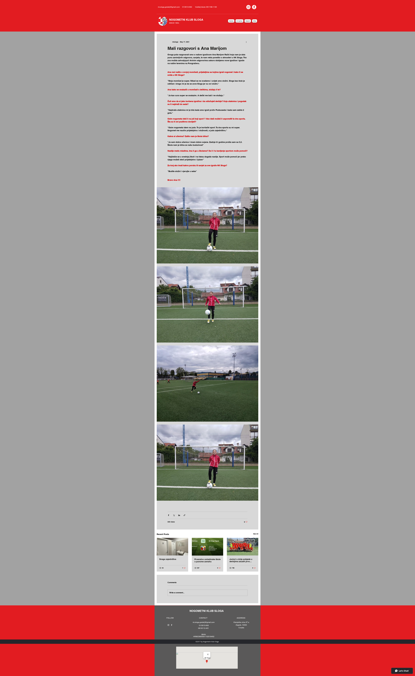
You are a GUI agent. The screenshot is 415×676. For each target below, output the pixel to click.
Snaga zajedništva (167, 559)
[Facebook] (254, 7)
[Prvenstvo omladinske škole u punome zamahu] (207, 547)
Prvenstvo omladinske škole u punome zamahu (207, 560)
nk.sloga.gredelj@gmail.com (169, 7)
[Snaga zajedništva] (172, 546)
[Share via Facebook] (169, 515)
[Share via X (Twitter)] (174, 515)
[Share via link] (184, 515)
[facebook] (172, 625)
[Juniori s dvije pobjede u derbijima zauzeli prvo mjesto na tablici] (242, 546)
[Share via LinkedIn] (179, 515)
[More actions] (246, 42)
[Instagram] (248, 7)
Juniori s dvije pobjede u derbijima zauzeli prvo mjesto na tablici (240, 560)
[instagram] (168, 625)
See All (255, 534)
